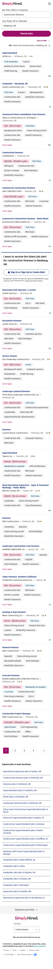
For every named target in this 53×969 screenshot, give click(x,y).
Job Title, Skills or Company (15, 10)
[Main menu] (49, 3)
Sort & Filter (42, 41)
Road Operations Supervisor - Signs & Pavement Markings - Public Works (25, 486)
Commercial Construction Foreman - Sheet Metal (25, 218)
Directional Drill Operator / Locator (19, 290)
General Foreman (10, 647)
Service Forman (9, 356)
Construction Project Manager (16, 713)
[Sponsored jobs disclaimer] (49, 45)
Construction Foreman (12, 152)
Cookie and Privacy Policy (34, 281)
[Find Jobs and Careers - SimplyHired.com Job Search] (12, 3)
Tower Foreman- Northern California (19, 577)
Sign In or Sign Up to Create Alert (28, 272)
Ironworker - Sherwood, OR (15, 83)
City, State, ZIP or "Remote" (14, 21)
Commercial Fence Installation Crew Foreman (23, 114)
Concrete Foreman (10, 675)
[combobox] (26, 15)
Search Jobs (26, 33)
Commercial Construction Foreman (18, 188)
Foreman (6, 429)
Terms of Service (39, 946)
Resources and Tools (24, 909)
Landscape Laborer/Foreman (16, 391)
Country (17, 923)
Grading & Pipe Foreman (14, 612)
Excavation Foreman (11, 320)
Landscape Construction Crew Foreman (20, 546)
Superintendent (9, 53)
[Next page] (43, 751)
